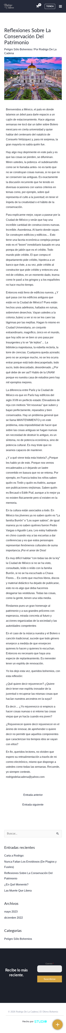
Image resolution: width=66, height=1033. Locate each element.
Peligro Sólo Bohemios (18, 49)
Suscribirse (50, 979)
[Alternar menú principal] (60, 6)
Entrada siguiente (32, 804)
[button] (50, 6)
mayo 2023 (11, 911)
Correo (50, 964)
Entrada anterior (33, 794)
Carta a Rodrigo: (14, 855)
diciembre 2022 (13, 917)
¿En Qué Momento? (16, 884)
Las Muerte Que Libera (18, 890)
